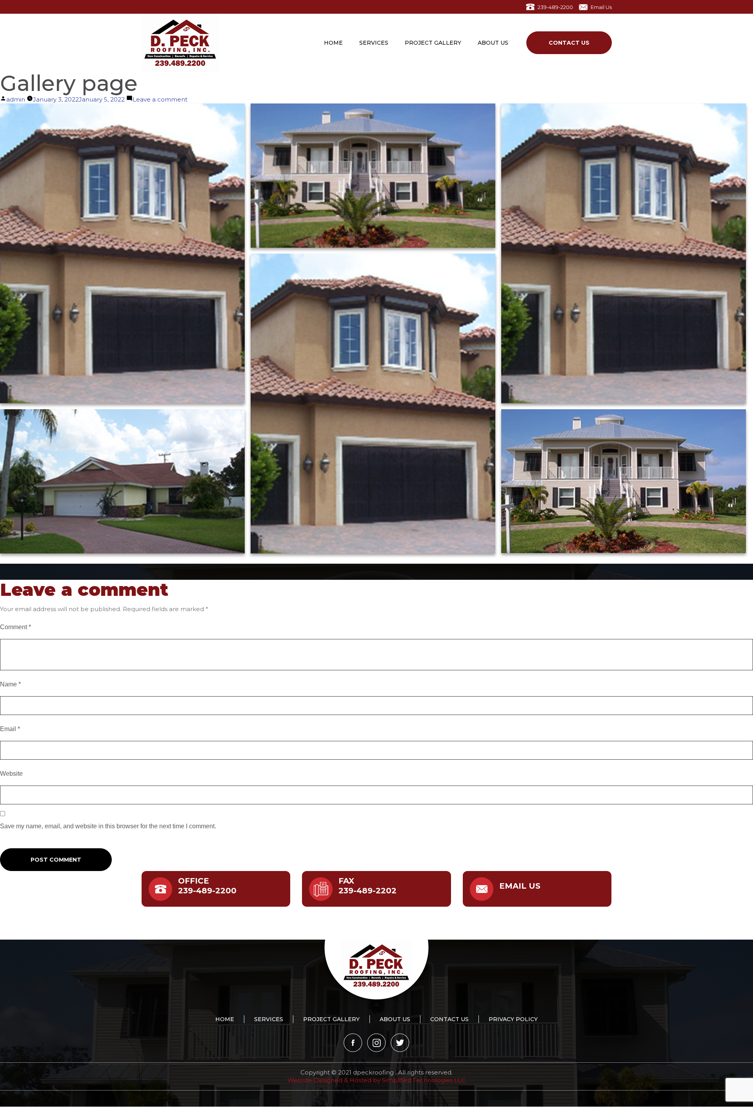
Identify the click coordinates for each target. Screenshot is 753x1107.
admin (15, 99)
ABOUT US (493, 42)
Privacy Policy (513, 1019)
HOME (333, 42)
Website (11, 773)
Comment (15, 627)
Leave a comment (160, 99)
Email (10, 729)
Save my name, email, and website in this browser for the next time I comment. (108, 826)
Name (10, 684)
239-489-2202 (367, 890)
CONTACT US (569, 42)
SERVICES (373, 42)
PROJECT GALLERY (433, 42)
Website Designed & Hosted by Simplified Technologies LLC (376, 1080)
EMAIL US (519, 886)
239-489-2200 (555, 7)
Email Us (601, 7)
